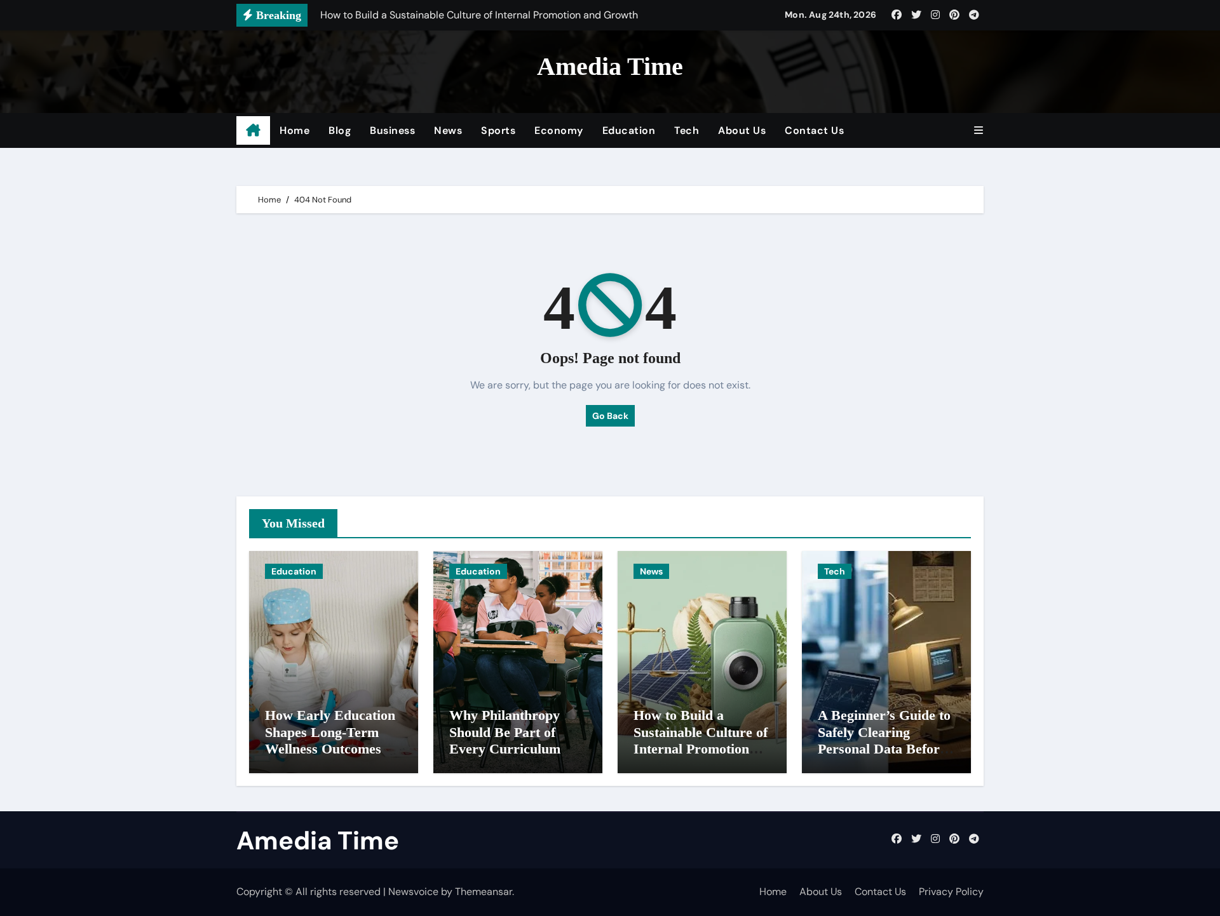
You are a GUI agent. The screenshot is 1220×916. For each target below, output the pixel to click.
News (448, 130)
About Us (742, 130)
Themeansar (483, 891)
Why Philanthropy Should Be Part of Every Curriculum (504, 732)
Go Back (610, 415)
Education (629, 130)
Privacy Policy (951, 891)
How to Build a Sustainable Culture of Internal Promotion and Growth (701, 740)
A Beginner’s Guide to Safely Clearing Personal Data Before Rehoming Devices (884, 740)
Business (392, 130)
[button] (978, 130)
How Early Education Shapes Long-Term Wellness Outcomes (330, 732)
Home (294, 130)
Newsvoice (413, 891)
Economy (558, 130)
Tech (686, 130)
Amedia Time (610, 66)
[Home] (253, 130)
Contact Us (814, 130)
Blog (340, 130)
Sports (498, 130)
